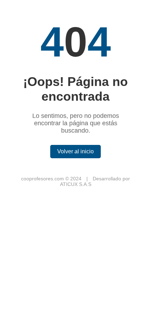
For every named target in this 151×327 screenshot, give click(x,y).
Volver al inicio (75, 151)
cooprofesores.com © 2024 (52, 178)
